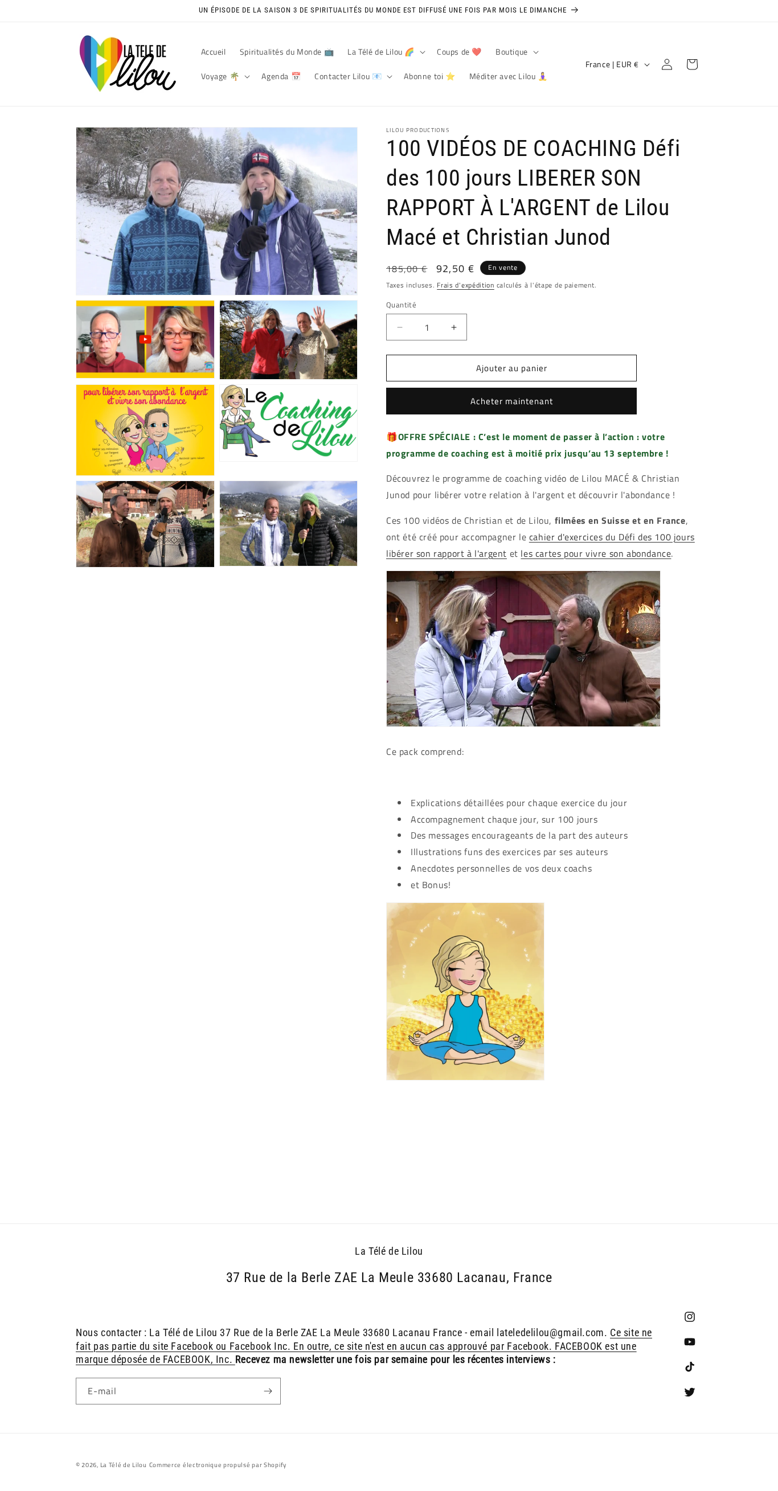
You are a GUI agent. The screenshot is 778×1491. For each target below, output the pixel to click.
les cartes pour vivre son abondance (596, 553)
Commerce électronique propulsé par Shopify (217, 1464)
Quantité (401, 304)
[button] (385, 52)
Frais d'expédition (465, 285)
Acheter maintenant (511, 401)
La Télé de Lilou (123, 1464)
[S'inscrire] (267, 1391)
